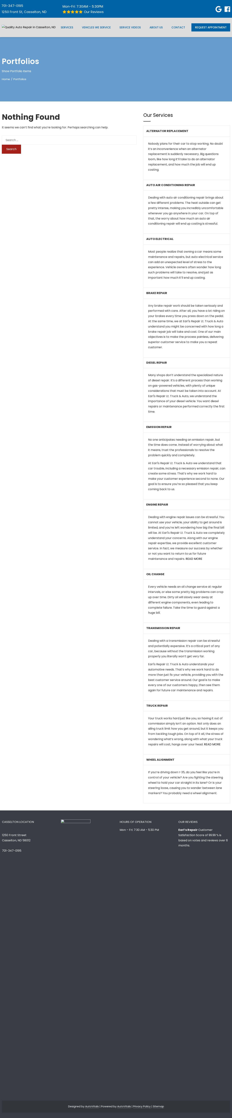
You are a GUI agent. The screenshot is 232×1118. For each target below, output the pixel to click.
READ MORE (194, 559)
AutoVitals (92, 1106)
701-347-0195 (12, 5)
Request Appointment (211, 27)
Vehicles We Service (96, 27)
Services (67, 27)
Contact (178, 27)
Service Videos (130, 27)
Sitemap (158, 1106)
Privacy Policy (142, 1106)
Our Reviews (93, 12)
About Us (156, 27)
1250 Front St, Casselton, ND (24, 12)
